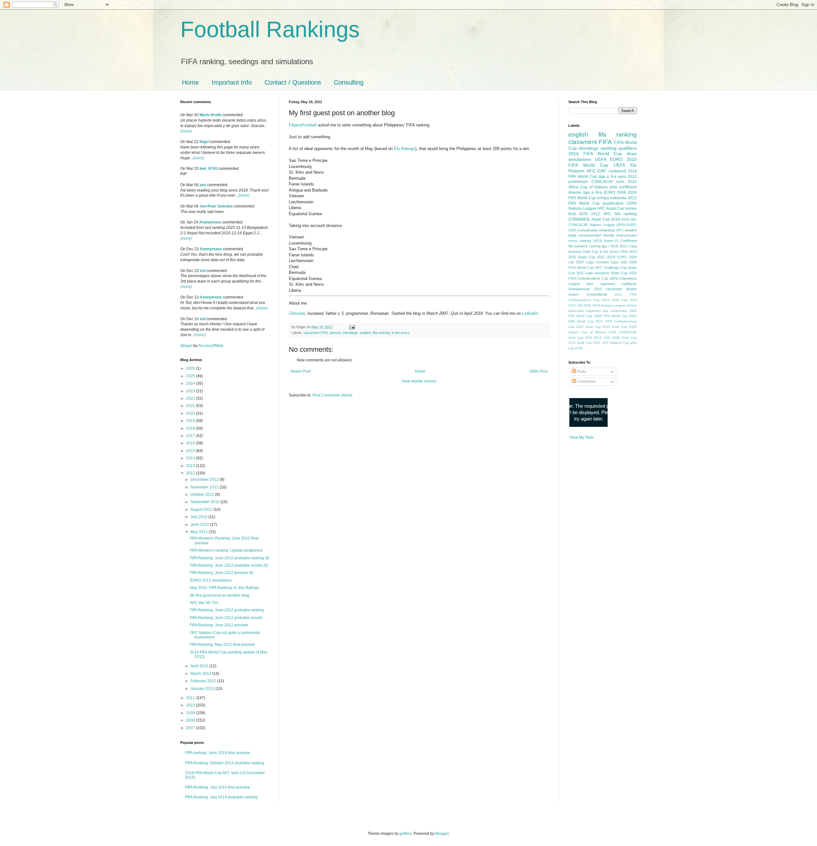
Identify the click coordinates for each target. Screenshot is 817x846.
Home (190, 82)
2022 (191, 398)
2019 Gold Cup (615, 327)
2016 (191, 443)
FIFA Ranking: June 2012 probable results (226, 618)
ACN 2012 (589, 214)
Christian (297, 313)
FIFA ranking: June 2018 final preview (217, 753)
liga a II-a (607, 176)
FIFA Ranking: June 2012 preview (219, 625)
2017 (191, 436)
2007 (191, 728)
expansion (593, 311)
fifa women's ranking (584, 246)
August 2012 (202, 509)
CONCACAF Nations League (591, 225)
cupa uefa (619, 262)
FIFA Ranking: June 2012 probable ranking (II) (229, 558)
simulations (579, 159)
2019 (191, 421)
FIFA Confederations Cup (588, 278)
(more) (186, 131)
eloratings (350, 333)
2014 (191, 458)
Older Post (538, 371)
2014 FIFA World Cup (595, 153)
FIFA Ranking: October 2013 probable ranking (224, 763)
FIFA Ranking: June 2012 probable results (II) (229, 565)
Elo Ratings (404, 148)
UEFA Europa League (608, 305)
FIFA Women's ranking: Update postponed (226, 550)
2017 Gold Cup (588, 327)
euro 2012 (627, 176)
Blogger (442, 833)
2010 (191, 705)
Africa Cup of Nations (588, 187)
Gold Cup (590, 251)
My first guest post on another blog (219, 595)
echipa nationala (611, 198)
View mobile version (419, 381)
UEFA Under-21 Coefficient (615, 241)
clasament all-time (621, 289)
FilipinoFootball (303, 125)
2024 (191, 383)
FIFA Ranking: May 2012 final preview (222, 644)
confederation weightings (596, 230)
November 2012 (205, 487)
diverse (335, 333)
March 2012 (201, 673)
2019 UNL (629, 219)
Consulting (349, 82)
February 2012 (204, 681)
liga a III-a (592, 192)
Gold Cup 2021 (589, 342)
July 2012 (199, 517)
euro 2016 (626, 181)
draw (632, 153)
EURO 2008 (615, 192)
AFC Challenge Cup (611, 267)
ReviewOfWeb (211, 346)
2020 (191, 413)
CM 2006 (584, 305)
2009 (191, 713)
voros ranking (579, 241)
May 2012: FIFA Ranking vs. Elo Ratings (224, 587)
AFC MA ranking (620, 214)
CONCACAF (602, 181)
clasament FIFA (316, 333)
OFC (620, 230)
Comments (586, 381)
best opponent (600, 284)
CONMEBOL (579, 219)
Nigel (204, 142)
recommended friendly (596, 235)
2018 (191, 428)
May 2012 (200, 532)
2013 (191, 466)
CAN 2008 (611, 337)
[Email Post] (351, 327)
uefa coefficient (623, 187)
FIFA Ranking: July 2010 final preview (217, 787)
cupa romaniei (597, 262)
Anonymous (210, 222)
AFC (591, 170)
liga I (605, 246)
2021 (191, 406)
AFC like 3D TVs (204, 603)
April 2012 (200, 666)
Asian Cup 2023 (624, 273)
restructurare (626, 235)
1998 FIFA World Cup (610, 316)
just (202, 185)
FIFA (624, 251)
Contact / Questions (293, 82)
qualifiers (627, 148)
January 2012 (203, 688)
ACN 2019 (593, 337)
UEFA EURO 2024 (621, 257)
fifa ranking (381, 333)
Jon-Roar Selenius (216, 206)
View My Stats (581, 437)
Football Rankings (270, 29)
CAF (601, 170)
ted (203, 270)
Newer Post (300, 371)
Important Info (232, 82)
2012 (191, 473)
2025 (191, 376)
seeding (609, 148)
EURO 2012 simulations (211, 580)
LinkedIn (530, 313)
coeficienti (617, 171)
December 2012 (205, 479)
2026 (191, 368)
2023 (191, 391)
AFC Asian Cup (610, 208)
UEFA (619, 165)
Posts (581, 371)
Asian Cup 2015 (591, 257)
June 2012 (200, 524)
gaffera (406, 833)
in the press (401, 333)
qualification (613, 203)
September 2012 (206, 502)
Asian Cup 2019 (605, 219)
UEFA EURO (609, 159)
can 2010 (576, 262)
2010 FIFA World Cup (602, 162)
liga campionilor (615, 311)
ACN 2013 (619, 246)
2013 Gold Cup (614, 300)
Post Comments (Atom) (332, 395)
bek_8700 (208, 168)
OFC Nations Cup (615, 342)
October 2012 (203, 494)
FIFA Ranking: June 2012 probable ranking (227, 610)
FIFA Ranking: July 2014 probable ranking (221, 797)
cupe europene (597, 273)
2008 (191, 720)
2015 (191, 451)
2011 (191, 698)
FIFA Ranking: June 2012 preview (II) (221, 572)
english (365, 333)
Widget (186, 346)
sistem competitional (587, 294)
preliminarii (578, 181)
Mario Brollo (210, 115)
